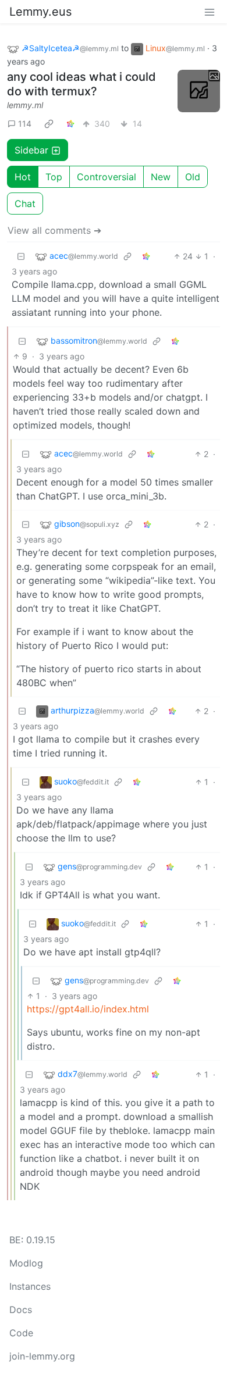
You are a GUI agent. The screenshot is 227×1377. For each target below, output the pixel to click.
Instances (30, 1286)
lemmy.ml (25, 105)
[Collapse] (21, 256)
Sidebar (31, 150)
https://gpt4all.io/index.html (88, 1009)
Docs (20, 1309)
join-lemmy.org (42, 1356)
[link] (49, 123)
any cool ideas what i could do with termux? (81, 84)
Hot (23, 177)
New (161, 177)
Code (21, 1333)
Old (192, 177)
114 (24, 124)
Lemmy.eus (40, 12)
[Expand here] (199, 91)
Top (53, 177)
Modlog (26, 1263)
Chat (25, 203)
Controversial (106, 177)
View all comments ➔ (54, 230)
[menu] (209, 11)
